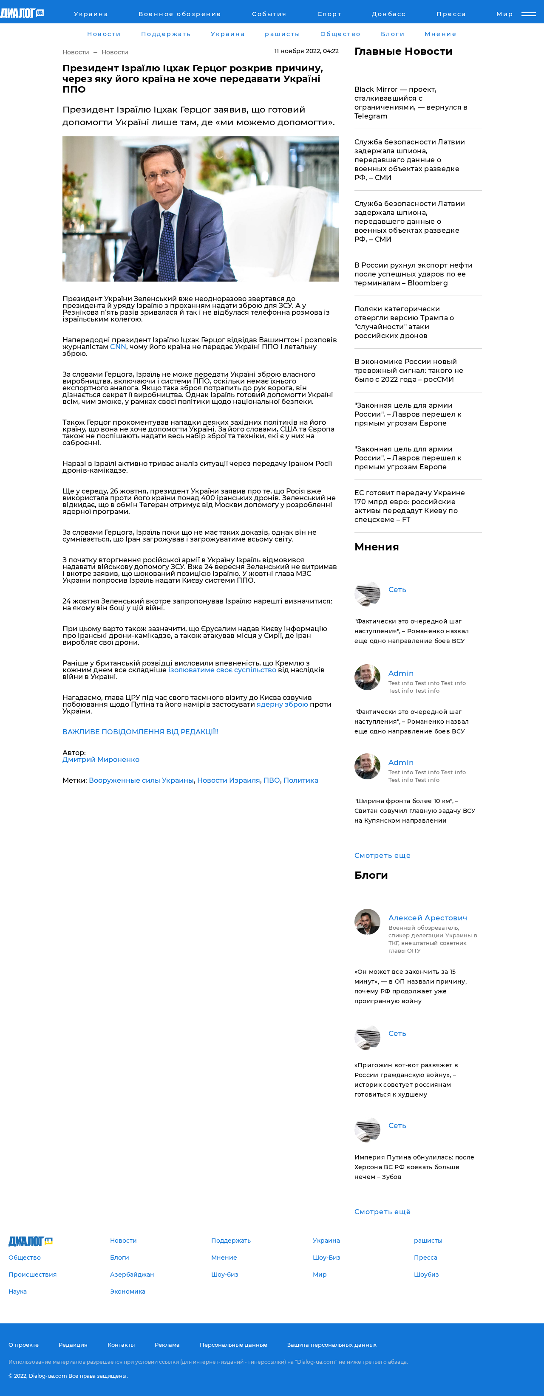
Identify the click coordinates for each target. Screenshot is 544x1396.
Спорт (329, 14)
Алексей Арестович (428, 918)
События (269, 14)
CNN (118, 347)
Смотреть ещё (382, 856)
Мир (505, 14)
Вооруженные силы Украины (141, 780)
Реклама (167, 1344)
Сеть (397, 589)
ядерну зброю (282, 704)
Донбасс (389, 14)
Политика (300, 780)
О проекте (23, 1344)
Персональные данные (233, 1344)
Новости (75, 52)
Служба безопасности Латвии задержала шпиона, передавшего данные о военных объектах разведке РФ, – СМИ (409, 160)
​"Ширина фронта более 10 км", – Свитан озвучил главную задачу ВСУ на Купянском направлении (415, 810)
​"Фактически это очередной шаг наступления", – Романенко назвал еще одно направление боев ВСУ (411, 631)
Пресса (451, 14)
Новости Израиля (228, 780)
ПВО (272, 780)
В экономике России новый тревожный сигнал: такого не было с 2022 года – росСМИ (409, 371)
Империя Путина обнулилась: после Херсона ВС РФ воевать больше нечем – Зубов (414, 1167)
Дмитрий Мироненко (100, 760)
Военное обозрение (180, 14)
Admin (401, 673)
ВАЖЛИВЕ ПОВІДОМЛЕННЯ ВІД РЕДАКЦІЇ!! (140, 732)
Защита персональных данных (332, 1344)
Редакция (73, 1344)
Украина (91, 14)
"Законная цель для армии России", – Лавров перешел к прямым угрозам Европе (408, 414)
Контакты (121, 1344)
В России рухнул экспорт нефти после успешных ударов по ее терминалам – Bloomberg (413, 274)
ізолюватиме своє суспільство (223, 670)
